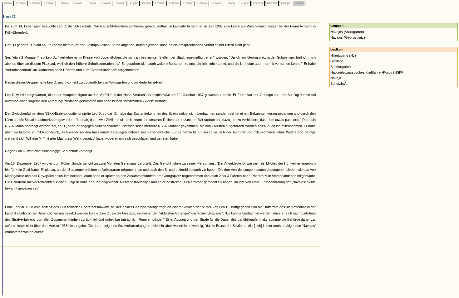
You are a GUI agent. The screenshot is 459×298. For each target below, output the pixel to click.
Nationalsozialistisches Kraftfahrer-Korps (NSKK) (367, 72)
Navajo (335, 78)
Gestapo (336, 61)
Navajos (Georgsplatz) (347, 37)
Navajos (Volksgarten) (347, 32)
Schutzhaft (338, 83)
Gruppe (133, 3)
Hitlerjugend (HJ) (343, 55)
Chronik (7, 3)
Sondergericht (341, 67)
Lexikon (21, 3)
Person (146, 3)
